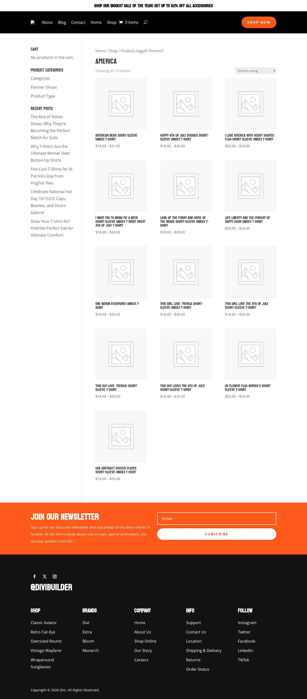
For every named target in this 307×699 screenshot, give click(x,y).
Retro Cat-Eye (43, 632)
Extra (87, 632)
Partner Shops (44, 87)
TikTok (243, 660)
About (47, 22)
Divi (86, 622)
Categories (40, 78)
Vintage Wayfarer (46, 650)
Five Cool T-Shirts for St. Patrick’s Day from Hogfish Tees (52, 176)
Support (193, 622)
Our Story (143, 650)
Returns (193, 660)
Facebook (246, 641)
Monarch (91, 650)
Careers (141, 660)
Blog (62, 22)
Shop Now (259, 22)
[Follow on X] (44, 576)
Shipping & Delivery (203, 650)
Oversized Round (46, 641)
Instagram (247, 622)
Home (96, 22)
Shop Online (145, 641)
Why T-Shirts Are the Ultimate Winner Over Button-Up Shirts (50, 153)
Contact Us (196, 632)
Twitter (244, 632)
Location (194, 641)
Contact (78, 22)
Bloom (88, 641)
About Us (142, 632)
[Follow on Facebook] (34, 576)
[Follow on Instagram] (55, 576)
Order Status (197, 669)
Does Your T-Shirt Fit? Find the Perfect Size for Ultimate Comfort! (52, 228)
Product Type (43, 96)
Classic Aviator (44, 622)
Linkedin (245, 650)
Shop (111, 22)
